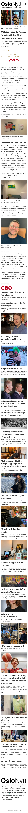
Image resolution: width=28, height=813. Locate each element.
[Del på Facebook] (10, 60)
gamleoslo (5, 284)
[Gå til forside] (11, 4)
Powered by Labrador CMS (14, 810)
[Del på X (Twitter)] (13, 60)
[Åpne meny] (26, 4)
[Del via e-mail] (17, 60)
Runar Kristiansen (11, 794)
